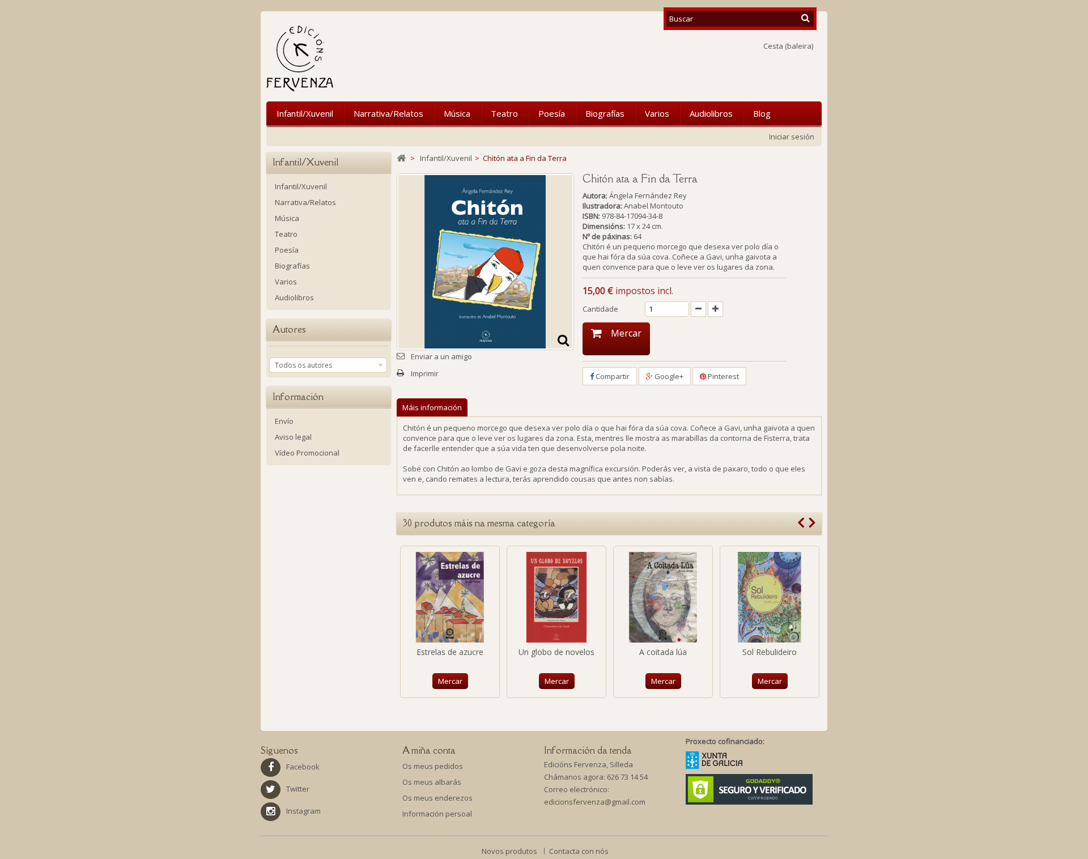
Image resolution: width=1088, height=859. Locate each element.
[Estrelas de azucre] (450, 597)
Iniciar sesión (791, 136)
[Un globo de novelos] (556, 597)
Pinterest (722, 376)
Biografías (604, 113)
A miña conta (429, 750)
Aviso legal (293, 437)
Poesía (551, 113)
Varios (657, 113)
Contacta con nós (579, 851)
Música (457, 113)
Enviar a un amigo (441, 356)
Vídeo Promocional (307, 453)
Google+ (668, 376)
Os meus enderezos (437, 798)
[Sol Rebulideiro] (769, 597)
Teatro (504, 113)
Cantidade (600, 309)
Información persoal (437, 814)
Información (298, 396)
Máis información (432, 407)
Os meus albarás (431, 782)
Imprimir (425, 373)
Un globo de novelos (556, 652)
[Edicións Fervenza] (359, 58)
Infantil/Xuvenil (305, 113)
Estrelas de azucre (449, 652)
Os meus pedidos (432, 766)
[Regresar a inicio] (401, 158)
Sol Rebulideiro (769, 652)
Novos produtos (510, 851)
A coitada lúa (663, 652)
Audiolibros (711, 113)
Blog (762, 113)
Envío (284, 421)
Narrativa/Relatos (388, 113)
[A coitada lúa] (663, 597)
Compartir (612, 376)
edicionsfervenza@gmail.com (594, 802)
